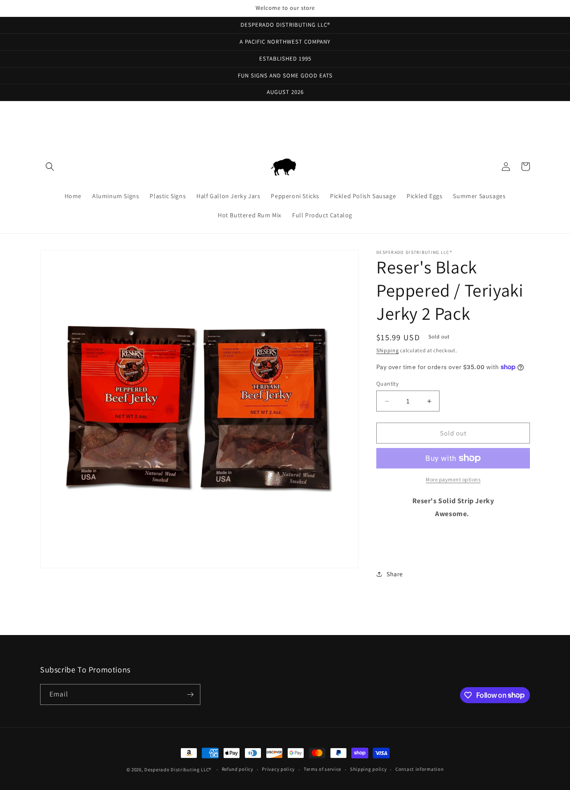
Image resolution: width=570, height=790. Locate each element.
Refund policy (237, 769)
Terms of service (322, 769)
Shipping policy (368, 769)
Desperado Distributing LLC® (178, 769)
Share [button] (395, 574)
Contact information (419, 769)
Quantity (387, 383)
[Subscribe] (190, 694)
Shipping (387, 350)
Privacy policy (278, 769)
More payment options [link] (453, 479)
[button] (50, 166)
